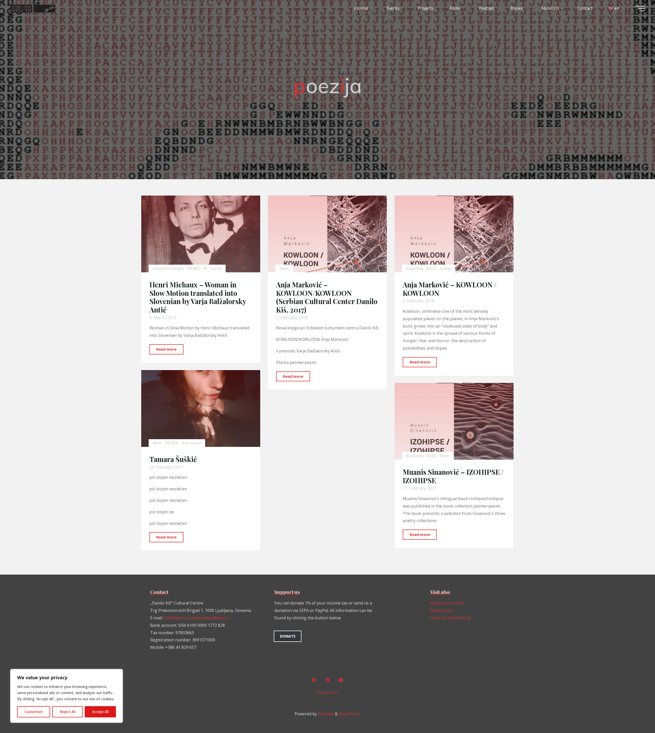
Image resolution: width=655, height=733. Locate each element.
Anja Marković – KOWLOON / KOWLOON (450, 289)
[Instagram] (341, 680)
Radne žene (441, 610)
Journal (216, 268)
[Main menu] (640, 8)
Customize (34, 711)
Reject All (67, 711)
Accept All (100, 711)
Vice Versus (191, 443)
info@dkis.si (175, 618)
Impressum (327, 692)
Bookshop (414, 268)
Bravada (325, 714)
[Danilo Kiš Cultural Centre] (32, 8)
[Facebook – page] (327, 680)
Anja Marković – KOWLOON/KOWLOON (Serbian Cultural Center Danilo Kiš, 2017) (326, 297)
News (284, 268)
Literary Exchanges (168, 268)
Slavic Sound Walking (450, 618)
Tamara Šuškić (173, 459)
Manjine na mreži (446, 603)
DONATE (288, 636)
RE (205, 268)
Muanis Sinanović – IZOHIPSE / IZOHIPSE (453, 476)
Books (431, 268)
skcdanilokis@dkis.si (208, 618)
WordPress (349, 714)
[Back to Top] (635, 713)
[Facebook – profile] (314, 680)
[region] (66, 696)
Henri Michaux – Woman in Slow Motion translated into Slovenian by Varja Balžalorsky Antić (197, 297)
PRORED (194, 268)
